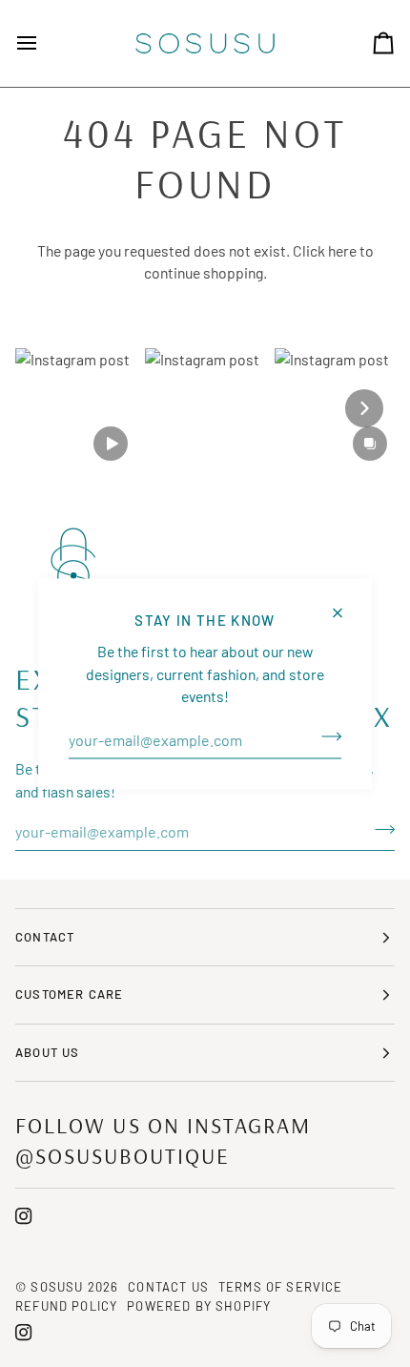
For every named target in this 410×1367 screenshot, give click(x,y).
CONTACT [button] (44, 936)
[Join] (325, 736)
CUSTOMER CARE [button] (69, 994)
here (342, 250)
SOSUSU (57, 1287)
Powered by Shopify (199, 1306)
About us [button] (47, 1052)
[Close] (345, 604)
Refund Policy (66, 1306)
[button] (75, 408)
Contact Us (168, 1287)
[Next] (364, 408)
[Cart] (366, 43)
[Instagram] (23, 1216)
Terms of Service (280, 1287)
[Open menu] (43, 43)
